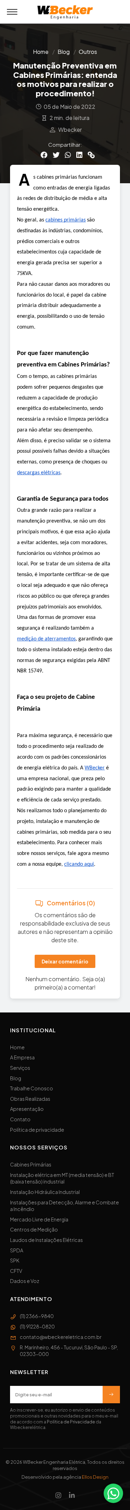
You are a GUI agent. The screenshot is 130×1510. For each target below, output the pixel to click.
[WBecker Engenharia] (65, 12)
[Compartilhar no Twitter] (56, 155)
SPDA (16, 1250)
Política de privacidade (37, 1130)
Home (41, 51)
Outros (88, 51)
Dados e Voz (24, 1281)
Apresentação (27, 1109)
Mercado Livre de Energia (39, 1219)
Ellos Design (95, 1477)
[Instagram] (58, 1495)
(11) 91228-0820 (37, 1326)
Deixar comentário (65, 961)
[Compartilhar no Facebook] (44, 155)
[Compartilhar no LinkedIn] (79, 155)
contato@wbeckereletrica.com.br (61, 1337)
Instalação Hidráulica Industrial (45, 1192)
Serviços (20, 1068)
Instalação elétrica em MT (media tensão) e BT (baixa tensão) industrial (62, 1178)
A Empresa (22, 1057)
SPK (14, 1260)
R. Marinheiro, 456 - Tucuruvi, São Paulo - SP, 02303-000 (69, 1350)
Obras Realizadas (30, 1099)
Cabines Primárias (30, 1164)
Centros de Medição (34, 1229)
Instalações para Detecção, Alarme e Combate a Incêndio (64, 1205)
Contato (20, 1119)
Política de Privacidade (71, 1421)
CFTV (16, 1271)
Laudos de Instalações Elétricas (46, 1240)
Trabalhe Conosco (31, 1088)
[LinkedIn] (72, 1495)
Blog (64, 51)
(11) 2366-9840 (37, 1316)
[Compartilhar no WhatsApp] (68, 155)
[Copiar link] (91, 155)
